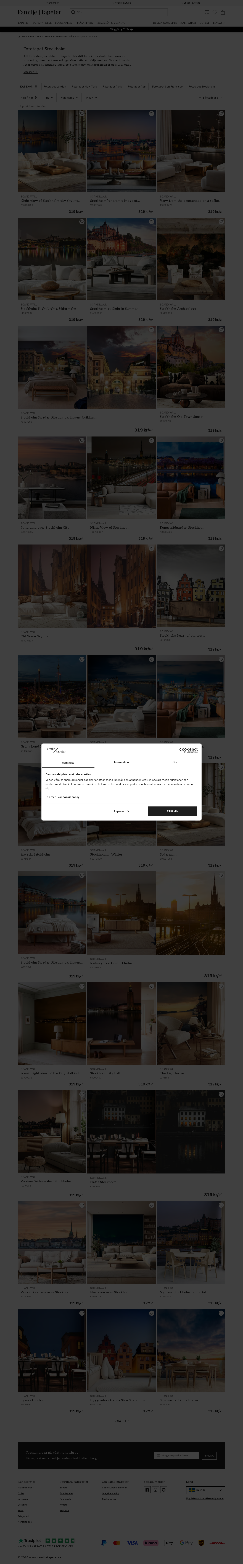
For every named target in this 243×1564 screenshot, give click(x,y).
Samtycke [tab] (68, 762)
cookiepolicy (71, 796)
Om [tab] (175, 762)
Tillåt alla (172, 811)
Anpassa (119, 811)
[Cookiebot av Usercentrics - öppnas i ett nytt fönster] (182, 750)
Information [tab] (121, 762)
